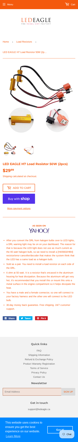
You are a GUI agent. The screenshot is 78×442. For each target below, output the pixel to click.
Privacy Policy (39, 372)
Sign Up (68, 391)
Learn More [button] (13, 436)
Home (6, 41)
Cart (72, 4)
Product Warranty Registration (39, 363)
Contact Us (39, 377)
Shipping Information (39, 355)
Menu (10, 4)
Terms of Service (39, 368)
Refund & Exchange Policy (39, 359)
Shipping (7, 176)
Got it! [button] (60, 429)
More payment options (19, 208)
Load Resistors (24, 41)
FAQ (39, 350)
